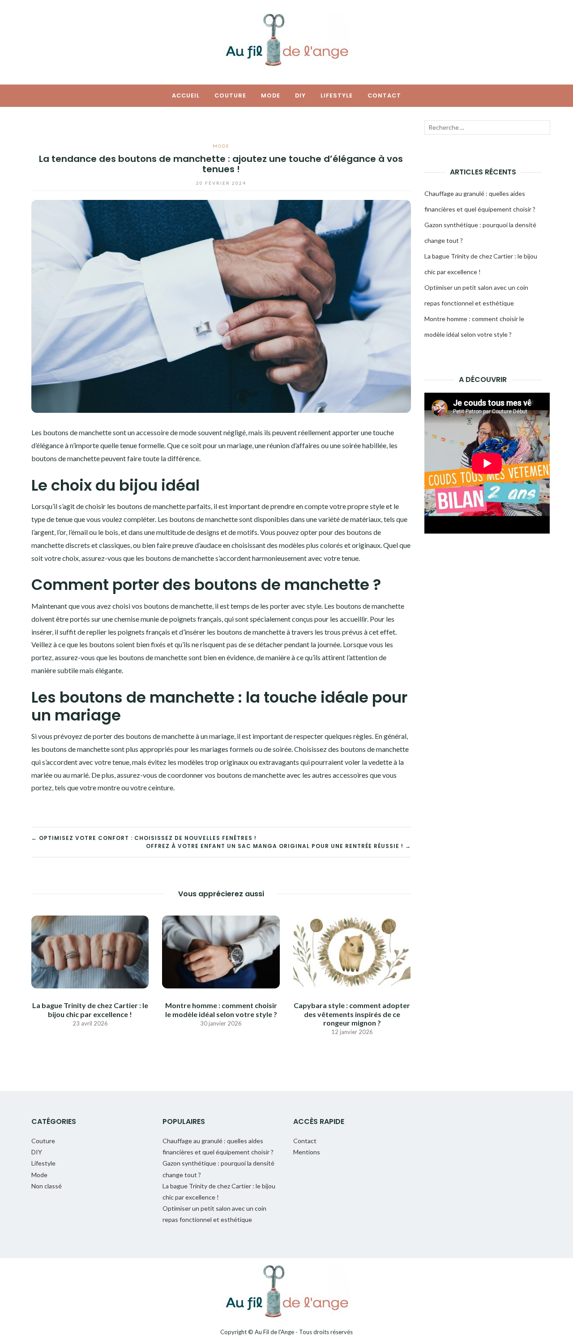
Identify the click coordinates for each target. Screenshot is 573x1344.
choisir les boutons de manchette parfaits (148, 506)
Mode (270, 95)
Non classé (46, 1186)
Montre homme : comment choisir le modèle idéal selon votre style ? (221, 1009)
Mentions (306, 1152)
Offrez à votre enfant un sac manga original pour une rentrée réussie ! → (278, 846)
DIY (300, 95)
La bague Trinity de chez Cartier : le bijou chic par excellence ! (90, 1009)
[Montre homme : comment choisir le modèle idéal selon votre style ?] (220, 951)
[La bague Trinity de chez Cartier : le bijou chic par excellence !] (90, 951)
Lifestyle (337, 95)
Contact (384, 95)
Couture (230, 95)
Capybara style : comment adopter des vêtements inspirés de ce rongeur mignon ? (352, 1013)
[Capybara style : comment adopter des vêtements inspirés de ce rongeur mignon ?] (352, 951)
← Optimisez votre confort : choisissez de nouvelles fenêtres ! (144, 838)
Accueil (186, 95)
